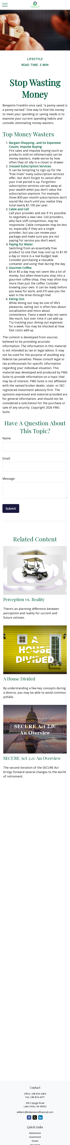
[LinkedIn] (40, 1117)
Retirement (35, 1133)
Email (6, 458)
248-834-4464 (38, 1093)
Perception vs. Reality (24, 599)
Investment (35, 1136)
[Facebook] (29, 1117)
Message (8, 478)
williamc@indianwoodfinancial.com (35, 1112)
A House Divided (19, 679)
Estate (35, 1140)
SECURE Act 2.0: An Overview (32, 758)
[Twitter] (35, 1117)
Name (6, 438)
